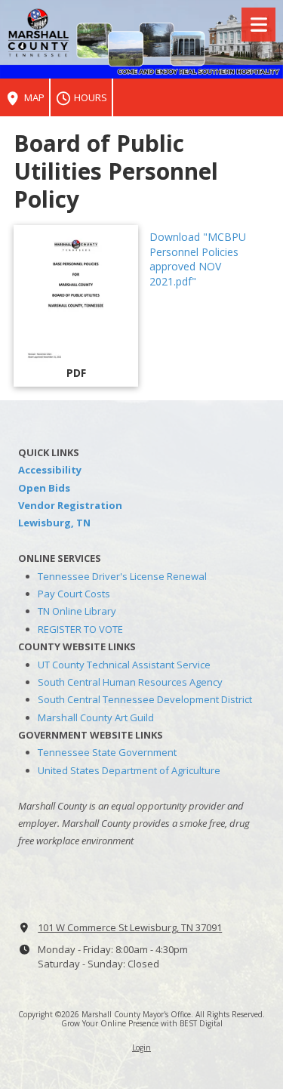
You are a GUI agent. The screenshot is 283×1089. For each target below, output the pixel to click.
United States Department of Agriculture (129, 770)
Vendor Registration (70, 505)
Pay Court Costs (74, 593)
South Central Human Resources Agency (130, 682)
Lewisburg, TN (54, 522)
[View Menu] (258, 25)
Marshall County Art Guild (96, 717)
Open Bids (44, 488)
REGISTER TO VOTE (80, 629)
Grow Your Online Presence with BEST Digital (142, 1023)
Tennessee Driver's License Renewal (122, 576)
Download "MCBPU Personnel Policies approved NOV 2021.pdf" (197, 259)
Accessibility (50, 470)
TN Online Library (77, 611)
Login (141, 1047)
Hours (89, 97)
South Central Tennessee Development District (145, 699)
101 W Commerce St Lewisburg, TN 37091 (130, 927)
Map (33, 97)
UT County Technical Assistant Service (124, 664)
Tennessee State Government (107, 752)
